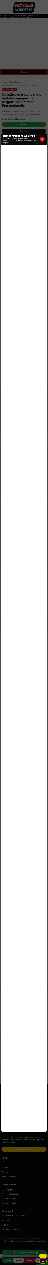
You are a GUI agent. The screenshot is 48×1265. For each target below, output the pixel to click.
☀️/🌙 (43, 1256)
